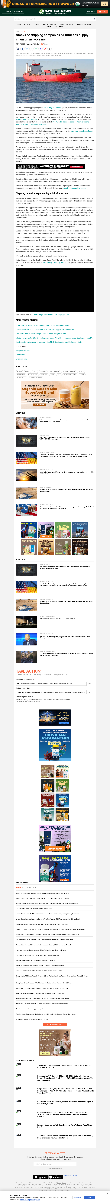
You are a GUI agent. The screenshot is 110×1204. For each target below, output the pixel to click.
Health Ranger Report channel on (45, 315)
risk (21, 55)
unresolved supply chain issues (74, 188)
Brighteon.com (63, 315)
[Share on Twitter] (27, 49)
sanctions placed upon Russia (82, 131)
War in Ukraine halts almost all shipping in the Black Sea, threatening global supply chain (49, 342)
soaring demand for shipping (26, 119)
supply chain (44, 55)
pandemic (90, 53)
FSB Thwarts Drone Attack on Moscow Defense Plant (34, 908)
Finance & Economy (66, 24)
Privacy (59, 1183)
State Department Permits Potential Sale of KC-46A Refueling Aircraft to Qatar (42, 898)
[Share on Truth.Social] (40, 49)
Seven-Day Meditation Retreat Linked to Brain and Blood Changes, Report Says (42, 893)
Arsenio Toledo (33, 44)
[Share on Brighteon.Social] (18, 49)
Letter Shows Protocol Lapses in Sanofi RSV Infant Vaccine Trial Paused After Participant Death (48, 919)
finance (66, 53)
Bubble (22, 53)
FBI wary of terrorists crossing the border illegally (57, 619)
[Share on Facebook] (22, 49)
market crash (81, 53)
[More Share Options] (49, 49)
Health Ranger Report (24, 1060)
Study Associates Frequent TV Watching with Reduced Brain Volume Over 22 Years (44, 983)
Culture (36, 24)
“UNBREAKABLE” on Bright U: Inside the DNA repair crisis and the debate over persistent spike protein (50, 929)
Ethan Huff (50, 435)
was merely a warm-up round (54, 263)
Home (19, 24)
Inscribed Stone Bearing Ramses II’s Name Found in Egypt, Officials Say (40, 965)
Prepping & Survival (84, 24)
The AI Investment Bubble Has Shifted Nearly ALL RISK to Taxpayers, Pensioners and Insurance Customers (65, 1137)
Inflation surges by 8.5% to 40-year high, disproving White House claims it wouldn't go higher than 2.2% (54, 338)
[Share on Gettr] (45, 49)
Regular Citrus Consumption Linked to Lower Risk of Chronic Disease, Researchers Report (46, 1014)
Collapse (24, 31)
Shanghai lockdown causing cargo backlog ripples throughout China (41, 334)
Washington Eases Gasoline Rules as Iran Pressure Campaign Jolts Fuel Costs (42, 924)
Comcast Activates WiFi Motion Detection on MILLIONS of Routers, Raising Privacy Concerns (47, 914)
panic (18, 55)
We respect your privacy (55, 1168)
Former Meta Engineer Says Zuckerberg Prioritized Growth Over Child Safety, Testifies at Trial (47, 934)
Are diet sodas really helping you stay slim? (30, 1009)
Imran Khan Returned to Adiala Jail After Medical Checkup (35, 960)
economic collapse (57, 53)
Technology (59, 26)
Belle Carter (51, 452)
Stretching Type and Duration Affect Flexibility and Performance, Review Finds (42, 988)
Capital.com (20, 355)
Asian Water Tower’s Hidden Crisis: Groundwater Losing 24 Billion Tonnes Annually (44, 945)
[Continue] (74, 1164)
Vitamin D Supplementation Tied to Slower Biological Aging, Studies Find (40, 993)
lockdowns (73, 53)
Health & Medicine (49, 24)
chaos (27, 53)
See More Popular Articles (55, 1025)
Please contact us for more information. (28, 701)
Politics (27, 24)
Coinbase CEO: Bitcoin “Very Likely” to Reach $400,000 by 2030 (37, 955)
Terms (64, 1183)
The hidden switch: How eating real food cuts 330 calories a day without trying (42, 998)
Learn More (77, 1197)
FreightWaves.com (23, 351)
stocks (37, 55)
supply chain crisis (55, 55)
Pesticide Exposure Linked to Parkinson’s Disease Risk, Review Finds (39, 971)
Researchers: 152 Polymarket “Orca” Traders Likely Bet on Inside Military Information (44, 940)
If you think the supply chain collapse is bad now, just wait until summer (42, 325)
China (32, 53)
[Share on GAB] (36, 49)
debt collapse (45, 53)
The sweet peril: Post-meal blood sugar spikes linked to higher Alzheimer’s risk (42, 1004)
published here (50, 1189)
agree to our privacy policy (30, 1200)
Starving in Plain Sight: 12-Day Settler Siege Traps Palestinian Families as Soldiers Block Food (47, 903)
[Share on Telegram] (31, 49)
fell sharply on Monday (52, 108)
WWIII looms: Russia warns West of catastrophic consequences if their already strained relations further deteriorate (65, 637)
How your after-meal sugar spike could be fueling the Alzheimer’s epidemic (41, 950)
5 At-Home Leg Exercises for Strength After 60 (32, 1019)
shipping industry (29, 55)
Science (48, 26)
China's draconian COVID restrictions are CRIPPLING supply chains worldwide (45, 330)
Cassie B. (50, 417)
